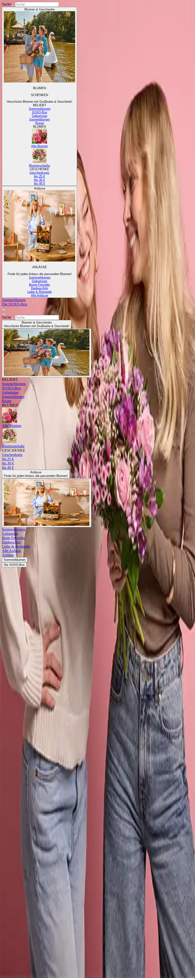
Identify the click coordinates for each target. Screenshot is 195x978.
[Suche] (13, 5)
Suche (6, 4)
